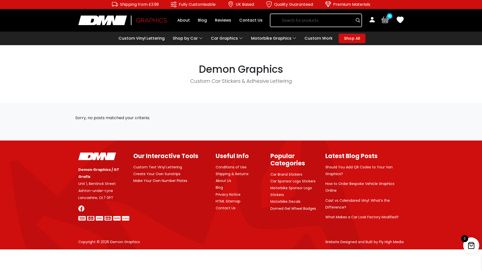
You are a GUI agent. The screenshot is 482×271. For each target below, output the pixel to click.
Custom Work (319, 38)
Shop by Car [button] (186, 38)
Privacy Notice (228, 194)
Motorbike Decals (285, 201)
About (183, 20)
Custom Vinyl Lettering (141, 38)
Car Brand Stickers (286, 174)
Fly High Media (391, 241)
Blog (202, 20)
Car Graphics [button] (225, 38)
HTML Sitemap (228, 201)
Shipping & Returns (232, 173)
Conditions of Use (231, 167)
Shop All (352, 38)
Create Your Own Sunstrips (156, 173)
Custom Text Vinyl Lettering (157, 167)
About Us (223, 180)
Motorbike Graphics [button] (271, 38)
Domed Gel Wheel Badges (293, 208)
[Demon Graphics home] (122, 20)
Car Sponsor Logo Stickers (293, 181)
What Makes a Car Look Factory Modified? (362, 217)
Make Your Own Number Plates (160, 180)
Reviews (223, 20)
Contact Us (251, 20)
